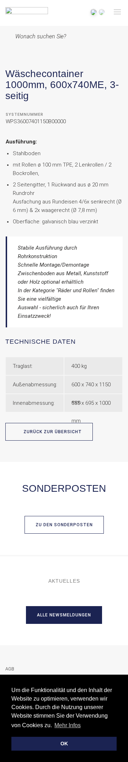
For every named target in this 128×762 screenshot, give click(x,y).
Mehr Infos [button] (67, 725)
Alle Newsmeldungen (64, 615)
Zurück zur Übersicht (52, 431)
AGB (9, 668)
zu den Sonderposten (64, 524)
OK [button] (64, 743)
